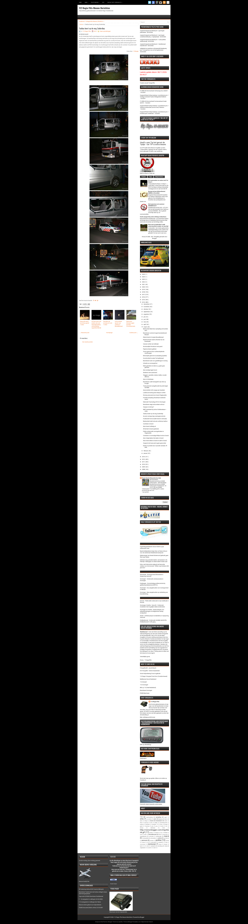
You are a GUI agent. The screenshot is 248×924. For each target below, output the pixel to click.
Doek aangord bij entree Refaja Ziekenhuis (153, 217)
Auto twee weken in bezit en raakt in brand (155, 440)
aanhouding (149, 817)
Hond (163, 828)
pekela (160, 838)
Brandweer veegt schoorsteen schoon (153, 404)
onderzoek (158, 836)
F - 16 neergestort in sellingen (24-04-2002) (91, 899)
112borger (136, 51)
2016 (143, 297)
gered (141, 826)
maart (145, 327)
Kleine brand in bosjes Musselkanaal (153, 337)
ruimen (143, 842)
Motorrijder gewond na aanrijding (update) (155, 355)
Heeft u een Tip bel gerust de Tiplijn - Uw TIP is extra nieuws (153, 143)
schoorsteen (153, 842)
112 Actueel (143, 682)
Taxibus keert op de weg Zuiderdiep (92, 28)
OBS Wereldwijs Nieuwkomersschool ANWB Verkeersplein (157, 481)
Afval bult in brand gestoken (151, 429)
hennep (141, 828)
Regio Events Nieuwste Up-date (151, 478)
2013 (143, 456)
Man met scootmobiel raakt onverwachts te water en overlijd (158, 225)
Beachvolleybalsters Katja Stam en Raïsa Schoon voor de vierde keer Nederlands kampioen (153, 551)
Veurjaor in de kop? (148, 407)
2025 (143, 274)
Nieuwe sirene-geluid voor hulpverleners (90, 904)
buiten (165, 820)
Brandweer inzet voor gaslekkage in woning (155, 360)
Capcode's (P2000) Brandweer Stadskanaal (91, 896)
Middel (165, 832)
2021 (143, 284)
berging (160, 819)
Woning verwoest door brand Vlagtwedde (155, 395)
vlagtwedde (142, 847)
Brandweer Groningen (146, 690)
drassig (146, 822)
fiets (161, 824)
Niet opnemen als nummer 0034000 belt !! (156, 204)
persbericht (166, 838)
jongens (151, 832)
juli (144, 317)
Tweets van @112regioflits (147, 83)
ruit (148, 842)
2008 (143, 469)
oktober (146, 309)
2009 (143, 467)
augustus (146, 314)
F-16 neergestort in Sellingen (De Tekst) (90, 902)
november (146, 306)
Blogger (154, 238)
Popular (144, 176)
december (147, 304)
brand (151, 820)
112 (141, 817)
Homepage (109, 332)
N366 (159, 834)
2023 (143, 279)
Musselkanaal (152, 834)
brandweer (159, 820)
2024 (143, 277)
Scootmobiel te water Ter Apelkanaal (153, 358)
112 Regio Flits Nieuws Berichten (94, 8)
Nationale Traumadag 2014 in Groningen (154, 402)
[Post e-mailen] (80, 304)
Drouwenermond (163, 822)
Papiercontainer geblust (149, 349)
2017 (143, 294)
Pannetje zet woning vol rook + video (107, 323)
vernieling (159, 846)
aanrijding (158, 817)
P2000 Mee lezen (144, 693)
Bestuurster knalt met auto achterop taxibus (155, 421)
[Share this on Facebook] (93, 300)
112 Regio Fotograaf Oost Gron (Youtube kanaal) (153, 676)
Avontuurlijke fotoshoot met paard (152, 346)
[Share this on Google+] (97, 300)
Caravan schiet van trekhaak (151, 344)
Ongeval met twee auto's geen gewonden (154, 443)
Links (86, 2)
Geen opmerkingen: (105, 31)
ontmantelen (153, 838)
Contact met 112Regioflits (114, 2)
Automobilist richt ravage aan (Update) (154, 390)
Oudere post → (133, 332)
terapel (165, 844)
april (145, 324)
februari (146, 450)
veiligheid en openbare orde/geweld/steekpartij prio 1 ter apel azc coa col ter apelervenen (153, 49)
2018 (143, 292)
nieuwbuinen (143, 836)
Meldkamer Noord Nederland (148, 679)
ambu (142, 819)
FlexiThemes (104, 921)
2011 (143, 462)
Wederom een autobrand (150, 372)
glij (152, 826)
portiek (167, 840)
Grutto (161, 826)
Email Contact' (113, 883)
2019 (143, 289)
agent (165, 817)
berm (166, 819)
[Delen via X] (87, 304)
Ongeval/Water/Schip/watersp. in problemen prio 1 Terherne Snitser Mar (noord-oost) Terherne (154, 106)
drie (151, 822)
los (161, 832)
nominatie (151, 836)
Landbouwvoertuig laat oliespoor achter (154, 392)
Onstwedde (145, 838)
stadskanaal (152, 844)
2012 (143, 459)
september (147, 311)
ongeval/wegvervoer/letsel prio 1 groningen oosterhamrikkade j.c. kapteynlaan (152, 36)
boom (141, 820)
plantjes (152, 840)
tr (144, 846)
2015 (143, 299)
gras (157, 826)
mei (145, 322)
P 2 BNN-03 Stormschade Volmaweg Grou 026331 (154, 90)
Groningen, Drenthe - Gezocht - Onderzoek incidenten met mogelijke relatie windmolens (152, 606)
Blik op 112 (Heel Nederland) (148, 687)
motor (145, 834)
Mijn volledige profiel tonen (147, 717)
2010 (143, 464)
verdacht (153, 846)
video (165, 846)
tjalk (141, 846)
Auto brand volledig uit (149, 426)
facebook (148, 824)
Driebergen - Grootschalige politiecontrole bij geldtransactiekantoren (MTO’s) (152, 584)
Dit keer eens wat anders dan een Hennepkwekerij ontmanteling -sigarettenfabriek (96, 325)
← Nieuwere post (84, 332)
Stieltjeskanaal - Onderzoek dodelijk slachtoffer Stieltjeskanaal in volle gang (153, 621)
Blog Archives (159, 176)
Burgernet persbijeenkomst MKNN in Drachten (156, 192)
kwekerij (157, 832)
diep (141, 822)
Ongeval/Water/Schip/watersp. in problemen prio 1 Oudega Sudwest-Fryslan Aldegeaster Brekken (154, 96)
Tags (150, 176)
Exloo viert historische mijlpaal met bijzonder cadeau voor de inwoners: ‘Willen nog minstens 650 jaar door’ (154, 566)
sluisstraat (142, 844)
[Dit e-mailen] (83, 304)
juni (145, 319)
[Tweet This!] (95, 300)
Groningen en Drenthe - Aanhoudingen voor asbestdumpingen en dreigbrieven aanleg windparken (152, 611)
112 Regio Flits (155, 701)
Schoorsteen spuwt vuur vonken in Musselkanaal (119, 324)
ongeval (166, 836)
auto (155, 819)
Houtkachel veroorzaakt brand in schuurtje (155, 418)
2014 (143, 302)
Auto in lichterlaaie (148, 379)
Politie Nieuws (95, 2)
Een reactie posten (87, 342)
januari (146, 453)
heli (166, 826)
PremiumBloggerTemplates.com (132, 921)
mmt (141, 834)
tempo (160, 844)
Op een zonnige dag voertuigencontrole (154, 416)
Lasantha (120, 921)
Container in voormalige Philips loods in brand (156, 435)
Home (80, 2)
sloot (166, 842)
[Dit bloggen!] (85, 304)
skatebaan (160, 842)
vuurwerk (149, 847)
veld (148, 846)
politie (158, 840)
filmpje (165, 824)
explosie (142, 824)
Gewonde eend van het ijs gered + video (84, 323)
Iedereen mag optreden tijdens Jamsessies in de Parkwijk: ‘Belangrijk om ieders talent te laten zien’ (153, 560)
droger (156, 822)
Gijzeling (147, 826)
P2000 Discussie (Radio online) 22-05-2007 (91, 907)
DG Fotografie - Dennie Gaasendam (150, 670)
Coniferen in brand (148, 424)
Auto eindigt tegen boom (150, 370)
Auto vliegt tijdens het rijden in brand (153, 438)
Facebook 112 (155, 824)
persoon (144, 840)
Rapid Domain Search (147, 921)
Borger (146, 820)
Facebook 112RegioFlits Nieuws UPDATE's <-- (92, 21)
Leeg (103, 2)
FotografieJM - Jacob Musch (148, 668)
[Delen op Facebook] (89, 304)
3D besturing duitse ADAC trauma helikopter (91, 889)
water (154, 847)
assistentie (149, 819)
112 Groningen (144, 684)
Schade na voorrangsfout (150, 363)
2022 (143, 282)
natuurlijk (165, 834)
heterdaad (153, 828)
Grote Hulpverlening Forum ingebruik (150, 673)
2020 (143, 287)
